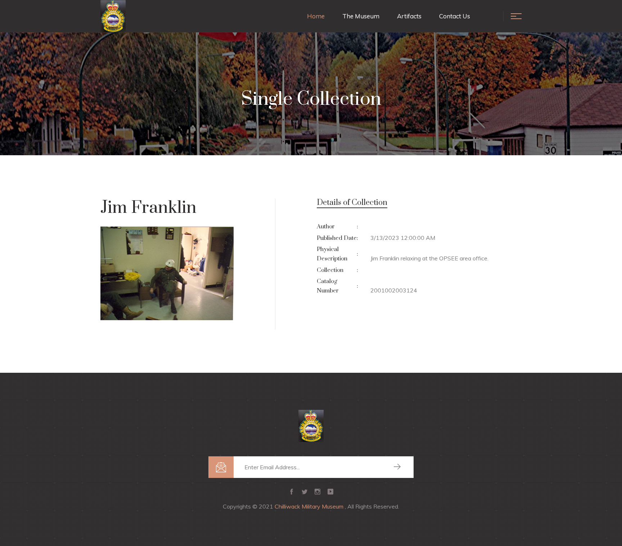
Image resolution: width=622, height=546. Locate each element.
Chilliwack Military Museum (310, 506)
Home (316, 16)
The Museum (360, 16)
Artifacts (409, 16)
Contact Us (454, 16)
